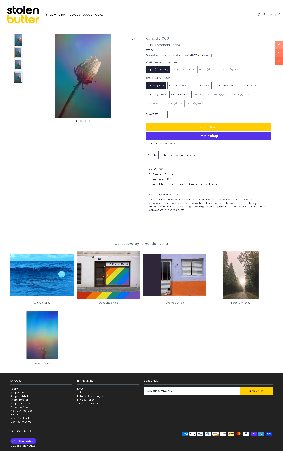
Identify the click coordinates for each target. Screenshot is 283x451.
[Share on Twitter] (279, 53)
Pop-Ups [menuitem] (74, 15)
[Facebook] (12, 431)
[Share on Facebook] (279, 45)
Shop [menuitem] (49, 15)
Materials (166, 155)
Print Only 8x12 (155, 85)
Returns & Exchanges (90, 396)
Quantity (152, 114)
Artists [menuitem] (99, 15)
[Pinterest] (25, 431)
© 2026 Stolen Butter (23, 445)
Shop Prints (17, 392)
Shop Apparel (19, 399)
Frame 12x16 (202, 94)
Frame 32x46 (175, 103)
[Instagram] (18, 431)
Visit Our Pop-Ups (21, 410)
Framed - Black (232, 69)
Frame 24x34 (154, 103)
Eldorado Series (175, 302)
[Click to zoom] (133, 39)
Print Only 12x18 (178, 85)
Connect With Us (20, 421)
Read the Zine (19, 407)
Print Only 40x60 (180, 94)
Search (14, 388)
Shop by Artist (19, 396)
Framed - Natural (184, 69)
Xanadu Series (42, 363)
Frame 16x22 (221, 94)
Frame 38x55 (195, 103)
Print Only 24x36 (248, 85)
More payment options (160, 143)
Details (152, 155)
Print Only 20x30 (224, 85)
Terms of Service (87, 403)
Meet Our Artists (20, 418)
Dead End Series (108, 302)
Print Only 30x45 (156, 94)
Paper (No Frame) (157, 69)
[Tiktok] (30, 431)
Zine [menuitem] (62, 15)
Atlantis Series (42, 302)
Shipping (82, 392)
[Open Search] (259, 14)
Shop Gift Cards (20, 403)
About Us (16, 414)
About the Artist (186, 155)
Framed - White (208, 69)
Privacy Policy (86, 399)
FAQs (80, 388)
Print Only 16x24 (201, 85)
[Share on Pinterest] (279, 61)
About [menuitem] (87, 15)
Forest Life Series (240, 302)
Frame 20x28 (241, 94)
